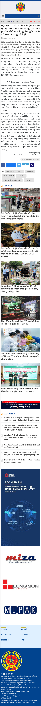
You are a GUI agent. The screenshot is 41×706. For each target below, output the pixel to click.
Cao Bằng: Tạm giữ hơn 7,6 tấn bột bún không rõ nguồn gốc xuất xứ (20, 322)
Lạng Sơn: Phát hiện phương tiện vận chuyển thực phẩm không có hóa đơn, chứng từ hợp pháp (19, 289)
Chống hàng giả (33, 22)
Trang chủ (5, 22)
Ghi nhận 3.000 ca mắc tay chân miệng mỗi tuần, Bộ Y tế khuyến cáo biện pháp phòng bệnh (20, 356)
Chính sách (25, 635)
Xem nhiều (9, 413)
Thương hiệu (18, 22)
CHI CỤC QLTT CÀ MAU (14, 171)
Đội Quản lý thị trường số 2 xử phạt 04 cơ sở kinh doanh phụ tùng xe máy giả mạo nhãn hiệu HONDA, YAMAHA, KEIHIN (19, 252)
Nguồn (29, 159)
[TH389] (20, 7)
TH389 (29, 180)
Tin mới (8, 186)
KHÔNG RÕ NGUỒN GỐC (12, 180)
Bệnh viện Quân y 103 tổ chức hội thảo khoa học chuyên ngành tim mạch (19, 390)
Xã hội (23, 640)
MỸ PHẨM (30, 171)
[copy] (32, 165)
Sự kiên (4, 629)
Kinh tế (24, 629)
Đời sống (5, 640)
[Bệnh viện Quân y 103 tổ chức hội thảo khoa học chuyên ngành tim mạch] (20, 375)
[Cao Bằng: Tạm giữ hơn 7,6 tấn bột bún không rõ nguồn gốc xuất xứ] (20, 308)
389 (21, 176)
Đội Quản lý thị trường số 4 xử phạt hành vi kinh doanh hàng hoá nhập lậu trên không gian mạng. (20, 216)
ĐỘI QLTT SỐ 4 (8, 176)
